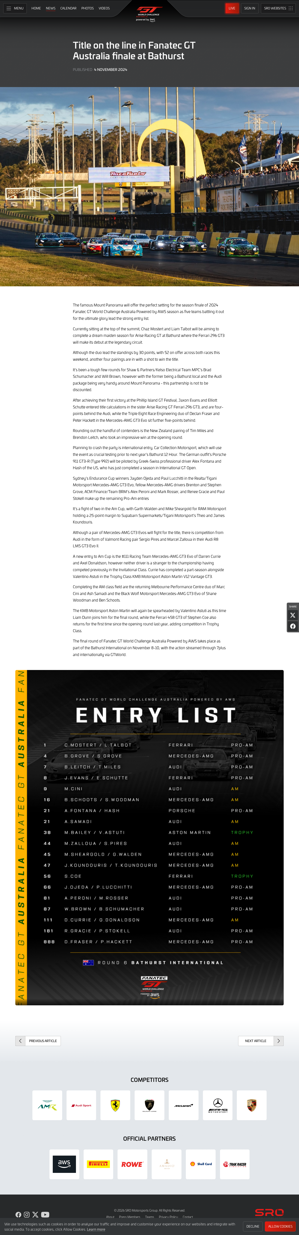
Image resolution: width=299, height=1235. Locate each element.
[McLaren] (184, 1105)
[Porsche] (252, 1105)
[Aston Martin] (47, 1105)
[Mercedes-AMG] (218, 1105)
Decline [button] (252, 1226)
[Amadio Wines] (166, 1164)
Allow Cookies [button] (280, 1226)
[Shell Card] (201, 1164)
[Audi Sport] (81, 1105)
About (110, 1217)
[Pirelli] (98, 1164)
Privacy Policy (168, 1217)
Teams (149, 1217)
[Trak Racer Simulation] (235, 1164)
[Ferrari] (115, 1105)
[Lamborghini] (149, 1105)
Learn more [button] (96, 1229)
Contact (188, 1217)
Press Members (129, 1217)
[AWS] (64, 1164)
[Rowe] (132, 1164)
